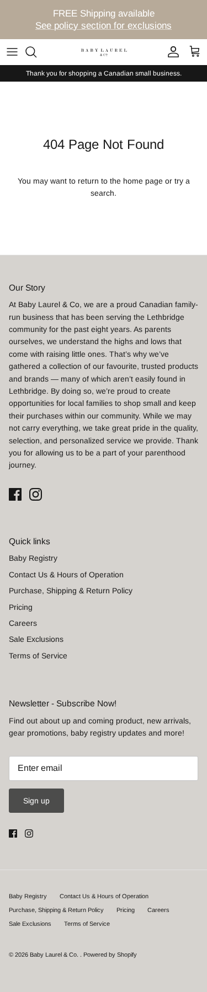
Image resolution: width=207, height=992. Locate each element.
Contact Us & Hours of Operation (66, 574)
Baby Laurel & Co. (55, 954)
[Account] (170, 52)
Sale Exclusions (36, 639)
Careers (23, 623)
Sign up (36, 800)
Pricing (21, 607)
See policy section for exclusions (103, 25)
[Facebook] (15, 494)
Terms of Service (38, 655)
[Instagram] (35, 494)
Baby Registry (33, 558)
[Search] (36, 52)
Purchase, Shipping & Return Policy (70, 590)
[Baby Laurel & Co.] (103, 51)
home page (143, 180)
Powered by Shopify (110, 954)
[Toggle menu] (12, 52)
